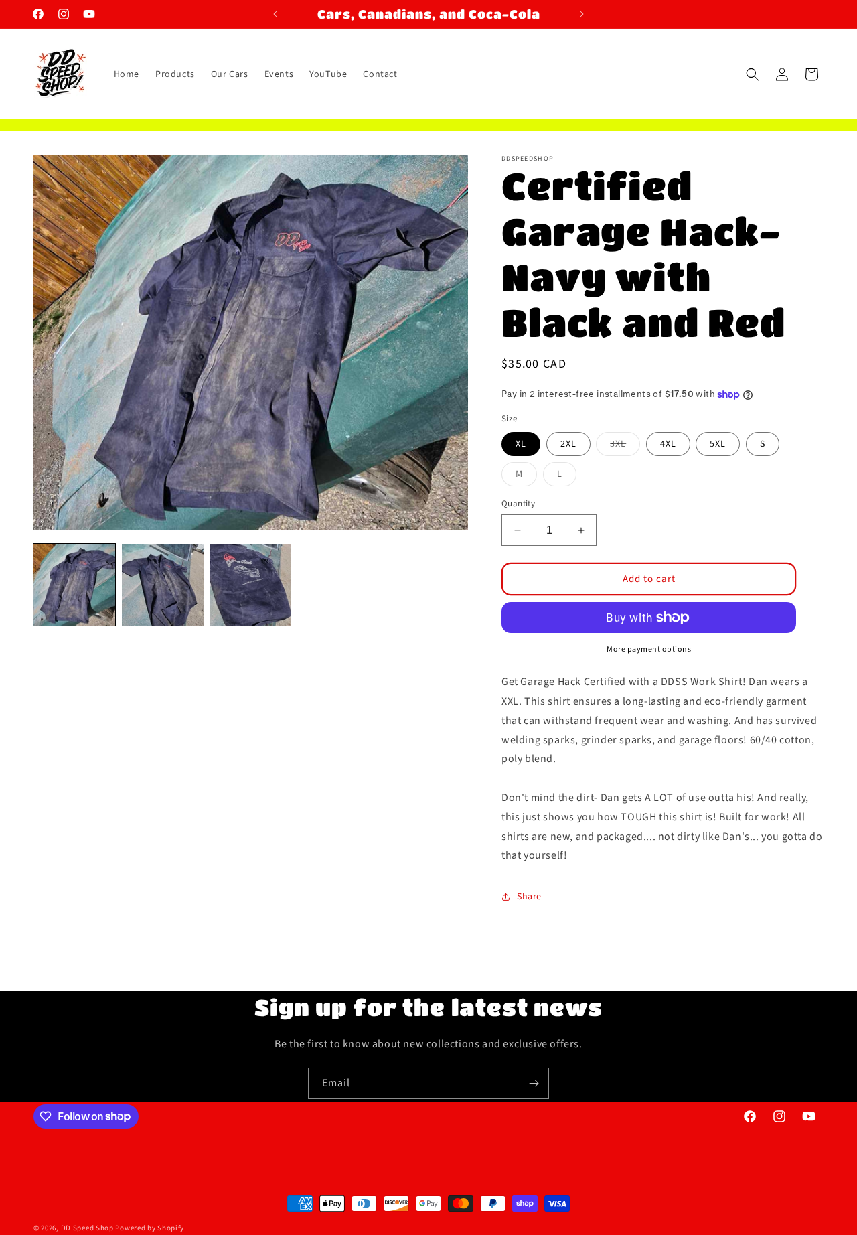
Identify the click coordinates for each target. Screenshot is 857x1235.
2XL (568, 444)
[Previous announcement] (275, 14)
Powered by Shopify (149, 1228)
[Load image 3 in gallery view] (251, 585)
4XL (668, 444)
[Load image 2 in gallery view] (163, 585)
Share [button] (529, 896)
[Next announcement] (582, 14)
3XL (625, 446)
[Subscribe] (533, 1083)
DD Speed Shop (87, 1228)
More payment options (649, 649)
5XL (718, 444)
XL (521, 444)
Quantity (518, 504)
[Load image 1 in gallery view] (74, 585)
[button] (752, 74)
